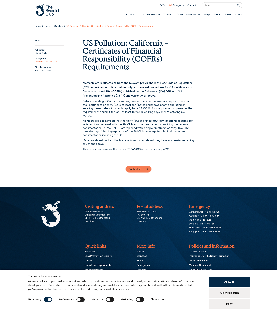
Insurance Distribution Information (209, 256)
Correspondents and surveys (194, 14)
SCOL (163, 5)
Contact (191, 5)
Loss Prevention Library (98, 256)
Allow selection (229, 292)
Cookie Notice (197, 251)
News (228, 14)
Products (131, 14)
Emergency (178, 5)
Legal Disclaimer (198, 260)
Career (89, 260)
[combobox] (219, 5)
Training (168, 14)
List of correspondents (98, 265)
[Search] (239, 5)
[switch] (80, 299)
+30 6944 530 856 (209, 215)
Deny (229, 303)
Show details (158, 299)
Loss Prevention (150, 14)
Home (38, 26)
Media (217, 14)
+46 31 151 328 (211, 211)
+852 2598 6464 (212, 227)
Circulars (58, 26)
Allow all (229, 281)
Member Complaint (200, 265)
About (238, 14)
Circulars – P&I (51, 61)
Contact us (135, 169)
